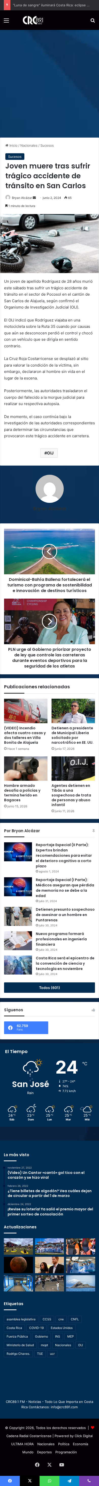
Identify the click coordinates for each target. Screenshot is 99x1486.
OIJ (50, 452)
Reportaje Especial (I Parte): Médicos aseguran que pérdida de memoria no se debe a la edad (65, 887)
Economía (80, 1444)
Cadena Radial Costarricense (29, 1436)
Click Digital (84, 1436)
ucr (52, 1354)
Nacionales (29, 145)
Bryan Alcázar (49, 508)
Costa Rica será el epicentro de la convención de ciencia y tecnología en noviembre (65, 963)
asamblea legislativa (21, 1319)
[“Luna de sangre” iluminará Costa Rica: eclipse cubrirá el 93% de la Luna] (18, 1265)
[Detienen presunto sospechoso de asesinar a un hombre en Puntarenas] (18, 916)
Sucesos (47, 145)
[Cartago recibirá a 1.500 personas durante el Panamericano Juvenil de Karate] (49, 1246)
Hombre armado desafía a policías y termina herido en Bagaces (22, 793)
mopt (44, 1345)
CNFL (75, 1319)
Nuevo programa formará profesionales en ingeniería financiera (61, 939)
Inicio (13, 145)
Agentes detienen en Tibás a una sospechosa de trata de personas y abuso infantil (71, 795)
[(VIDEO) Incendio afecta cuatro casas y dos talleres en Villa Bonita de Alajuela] (25, 711)
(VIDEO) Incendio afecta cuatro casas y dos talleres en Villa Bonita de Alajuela (25, 735)
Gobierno (41, 1336)
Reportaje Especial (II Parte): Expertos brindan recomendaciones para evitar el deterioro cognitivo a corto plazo (64, 855)
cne (61, 1319)
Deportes (44, 1452)
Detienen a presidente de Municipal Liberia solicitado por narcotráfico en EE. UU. (72, 735)
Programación (66, 1452)
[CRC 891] (30, 20)
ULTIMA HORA (22, 1444)
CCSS (47, 1319)
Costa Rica (14, 1328)
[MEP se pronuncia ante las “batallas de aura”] (49, 1283)
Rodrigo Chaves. (18, 1354)
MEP (70, 1336)
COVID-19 (36, 1328)
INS (57, 1336)
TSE (40, 1354)
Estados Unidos (62, 1328)
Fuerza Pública (17, 1336)
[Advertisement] (49, 81)
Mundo (28, 1452)
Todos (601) (49, 987)
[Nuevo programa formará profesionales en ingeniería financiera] (18, 940)
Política (63, 1444)
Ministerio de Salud (20, 1345)
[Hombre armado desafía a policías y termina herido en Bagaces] (25, 768)
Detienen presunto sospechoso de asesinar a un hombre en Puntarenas (65, 915)
